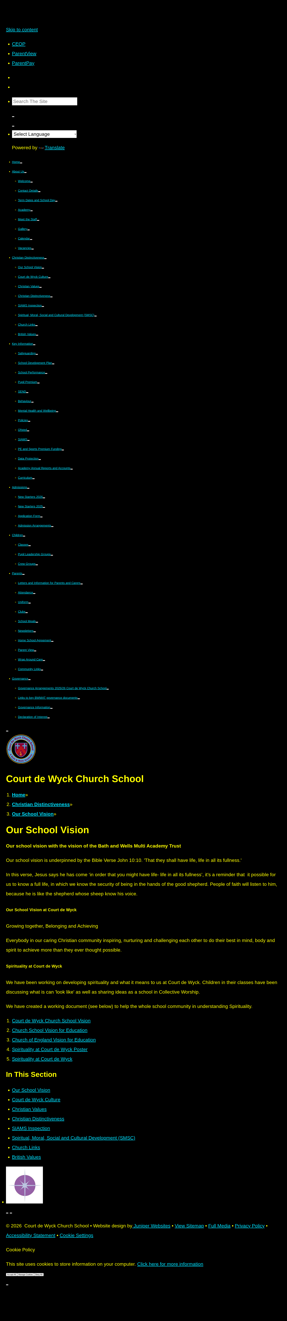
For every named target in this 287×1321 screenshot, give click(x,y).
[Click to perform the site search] (13, 116)
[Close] (7, 1284)
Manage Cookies (25, 1274)
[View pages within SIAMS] (28, 440)
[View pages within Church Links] (36, 325)
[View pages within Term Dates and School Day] (56, 201)
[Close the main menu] (7, 731)
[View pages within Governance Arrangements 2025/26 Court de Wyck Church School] (107, 689)
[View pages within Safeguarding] (37, 354)
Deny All (38, 1274)
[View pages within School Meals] (37, 622)
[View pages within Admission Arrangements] (52, 526)
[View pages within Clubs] (26, 612)
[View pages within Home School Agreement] (52, 641)
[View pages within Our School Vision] (43, 268)
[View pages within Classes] (29, 545)
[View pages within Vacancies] (32, 249)
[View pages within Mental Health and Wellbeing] (57, 411)
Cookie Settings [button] (76, 1235)
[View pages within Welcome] (31, 182)
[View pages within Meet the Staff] (38, 220)
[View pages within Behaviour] (32, 402)
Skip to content (22, 29)
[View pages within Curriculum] (33, 478)
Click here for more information (170, 1264)
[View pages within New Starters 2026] (44, 497)
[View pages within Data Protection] (40, 459)
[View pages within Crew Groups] (37, 564)
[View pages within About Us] (25, 172)
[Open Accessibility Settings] (13, 126)
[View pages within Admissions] (28, 488)
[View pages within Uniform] (29, 603)
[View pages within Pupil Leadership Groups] (52, 555)
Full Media (219, 1225)
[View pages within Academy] (31, 210)
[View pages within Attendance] (34, 593)
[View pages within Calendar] (31, 239)
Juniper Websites (151, 1225)
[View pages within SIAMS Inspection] (43, 306)
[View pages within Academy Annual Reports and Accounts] (71, 469)
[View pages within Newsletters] (34, 631)
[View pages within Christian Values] (40, 287)
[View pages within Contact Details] (39, 191)
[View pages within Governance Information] (51, 708)
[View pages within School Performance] (46, 373)
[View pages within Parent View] (35, 650)
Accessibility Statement (30, 1235)
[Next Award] (11, 1213)
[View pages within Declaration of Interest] (48, 717)
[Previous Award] (7, 1213)
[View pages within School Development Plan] (53, 363)
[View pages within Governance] (29, 679)
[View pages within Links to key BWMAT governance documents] (79, 698)
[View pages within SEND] (27, 392)
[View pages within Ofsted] (28, 430)
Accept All (11, 1274)
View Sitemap (189, 1225)
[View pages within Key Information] (34, 344)
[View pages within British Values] (37, 335)
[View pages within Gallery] (28, 229)
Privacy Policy (250, 1225)
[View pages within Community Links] (42, 670)
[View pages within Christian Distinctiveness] (45, 258)
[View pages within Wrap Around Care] (44, 660)
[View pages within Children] (24, 536)
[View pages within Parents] (23, 574)
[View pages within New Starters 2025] (44, 507)
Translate (55, 147)
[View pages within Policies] (29, 421)
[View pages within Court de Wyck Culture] (49, 277)
